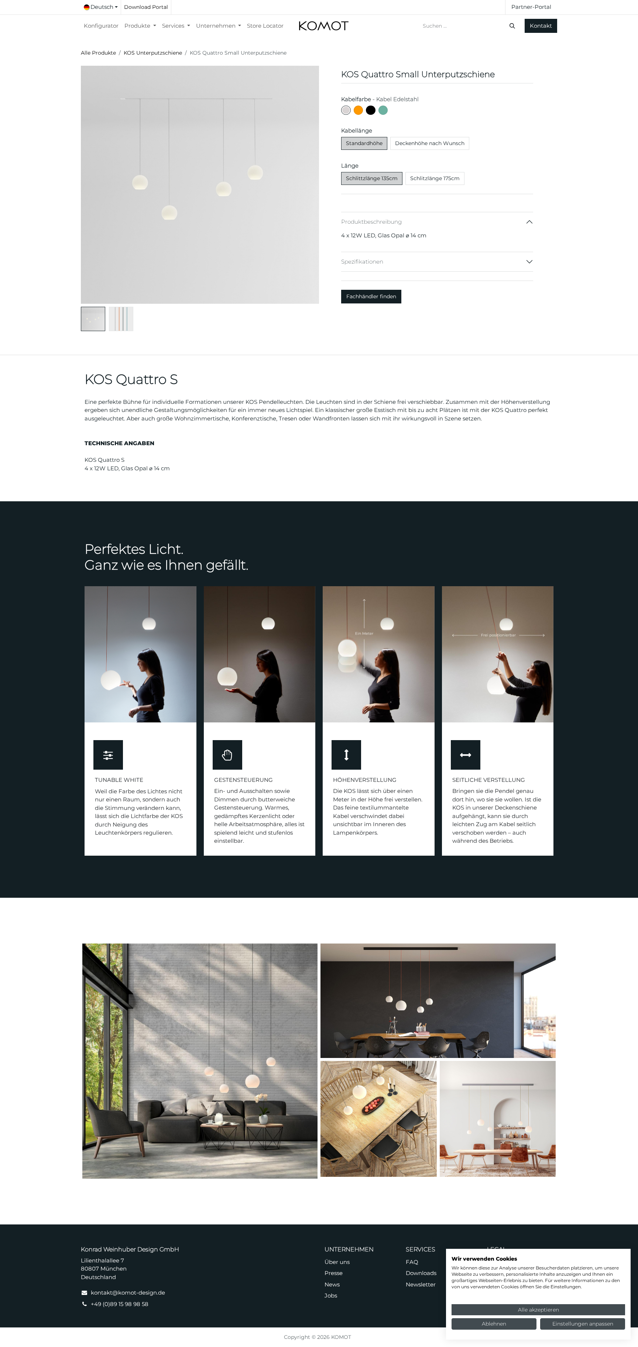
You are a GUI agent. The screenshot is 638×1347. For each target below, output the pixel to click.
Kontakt (541, 25)
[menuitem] (101, 26)
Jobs (331, 1295)
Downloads (421, 1272)
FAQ (412, 1261)
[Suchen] (513, 26)
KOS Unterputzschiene (153, 52)
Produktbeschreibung (371, 221)
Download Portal (146, 7)
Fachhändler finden (371, 296)
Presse (334, 1272)
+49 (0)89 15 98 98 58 (119, 1304)
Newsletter (421, 1284)
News (332, 1284)
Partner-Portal (531, 6)
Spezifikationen (362, 261)
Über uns (337, 1261)
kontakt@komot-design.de (128, 1292)
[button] (93, 184)
